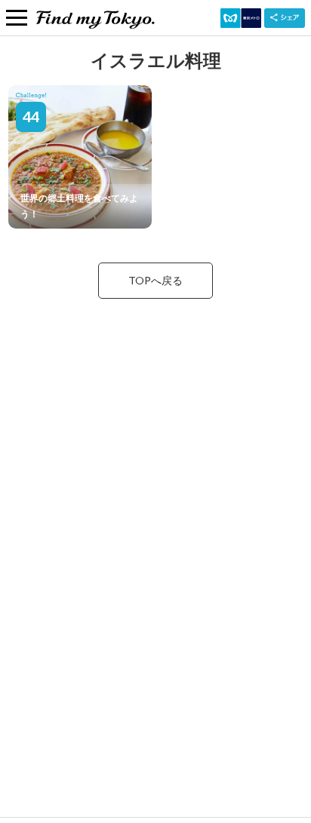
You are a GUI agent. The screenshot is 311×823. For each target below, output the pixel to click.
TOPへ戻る (155, 280)
